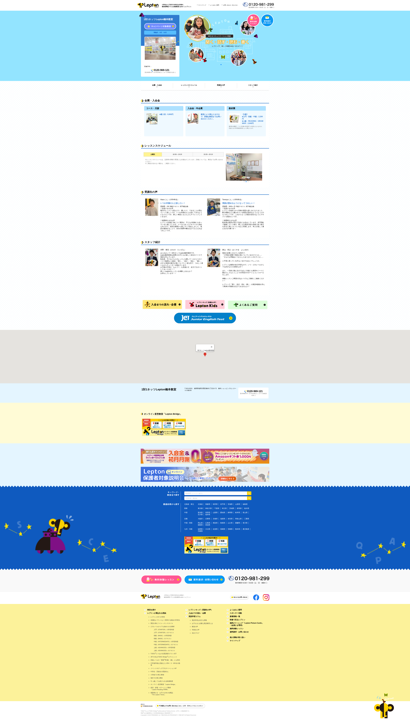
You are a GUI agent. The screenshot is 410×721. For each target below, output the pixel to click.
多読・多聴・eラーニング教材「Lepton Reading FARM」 (161, 688)
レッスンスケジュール (189, 85)
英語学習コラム (195, 616)
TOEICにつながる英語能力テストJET (164, 653)
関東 (185, 508)
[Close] (211, 346)
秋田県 (215, 504)
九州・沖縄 (188, 529)
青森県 (207, 504)
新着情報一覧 (235, 616)
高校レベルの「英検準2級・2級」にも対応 (165, 660)
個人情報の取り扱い (237, 637)
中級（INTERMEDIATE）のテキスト (166, 644)
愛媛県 (237, 523)
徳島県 (200, 525)
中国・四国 (188, 523)
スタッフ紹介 (253, 85)
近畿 (185, 519)
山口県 (230, 523)
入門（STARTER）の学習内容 (164, 629)
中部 (185, 512)
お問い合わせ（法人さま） (231, 5)
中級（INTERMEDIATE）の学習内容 (166, 641)
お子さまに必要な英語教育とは (202, 623)
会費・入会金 (157, 85)
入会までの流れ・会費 (197, 613)
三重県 (246, 519)
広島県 (207, 523)
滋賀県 (222, 519)
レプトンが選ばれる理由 (156, 613)
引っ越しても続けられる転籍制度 (162, 681)
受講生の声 (221, 85)
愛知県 (222, 512)
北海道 (200, 504)
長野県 (207, 512)
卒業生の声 (195, 630)
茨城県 (231, 508)
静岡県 (230, 512)
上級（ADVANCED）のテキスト (164, 650)
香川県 (245, 523)
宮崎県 (230, 529)
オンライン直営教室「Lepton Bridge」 (163, 684)
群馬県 (239, 508)
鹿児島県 (246, 529)
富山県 (245, 512)
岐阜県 (237, 512)
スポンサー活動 (236, 613)
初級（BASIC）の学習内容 (163, 635)
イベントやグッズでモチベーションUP (163, 668)
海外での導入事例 (157, 678)
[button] (205, 355)
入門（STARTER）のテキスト (164, 632)
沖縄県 (200, 531)
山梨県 (215, 512)
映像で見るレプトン (237, 620)
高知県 (207, 525)
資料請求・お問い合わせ (239, 632)
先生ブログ (195, 633)
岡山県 (200, 523)
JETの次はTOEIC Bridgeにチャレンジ (164, 657)
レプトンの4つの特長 (158, 617)
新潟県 (200, 512)
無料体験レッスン (237, 628)
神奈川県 (208, 508)
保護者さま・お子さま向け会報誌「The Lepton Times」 (162, 693)
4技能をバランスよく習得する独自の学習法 (165, 620)
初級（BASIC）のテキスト (163, 638)
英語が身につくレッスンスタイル (162, 623)
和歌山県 (238, 519)
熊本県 (237, 529)
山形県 (237, 504)
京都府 (215, 519)
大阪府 (200, 519)
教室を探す (151, 610)
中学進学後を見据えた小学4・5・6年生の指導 (165, 664)
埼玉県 (224, 508)
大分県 (207, 529)
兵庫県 (207, 519)
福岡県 (200, 529)
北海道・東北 (189, 504)
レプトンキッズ (201, 610)
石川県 (200, 514)
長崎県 (222, 529)
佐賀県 (215, 529)
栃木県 (246, 508)
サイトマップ (202, 5)
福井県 (207, 514)
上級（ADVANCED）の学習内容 (164, 647)
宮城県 (230, 504)
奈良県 (230, 519)
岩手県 (222, 504)
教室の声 (195, 626)
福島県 (245, 504)
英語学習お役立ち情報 (199, 620)
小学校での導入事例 (157, 675)
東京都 (200, 508)
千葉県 (216, 508)
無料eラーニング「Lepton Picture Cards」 (247, 624)
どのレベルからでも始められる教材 (162, 626)
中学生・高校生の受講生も (159, 671)
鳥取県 (215, 523)
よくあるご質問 (214, 5)
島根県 (222, 523)
